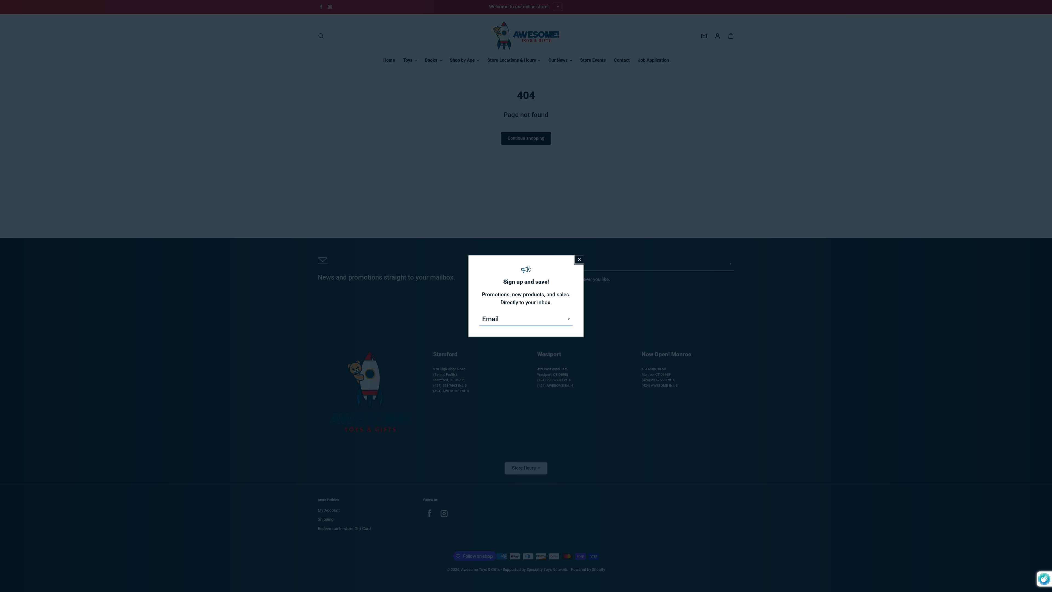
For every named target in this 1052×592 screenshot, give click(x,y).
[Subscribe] (569, 319)
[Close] (579, 259)
